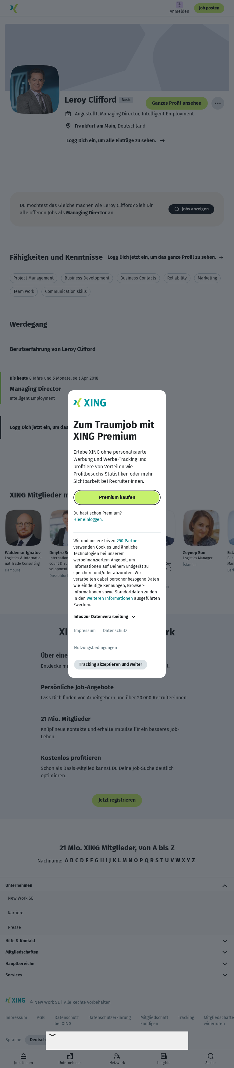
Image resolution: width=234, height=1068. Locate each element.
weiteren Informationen (110, 598)
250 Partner (128, 540)
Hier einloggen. (88, 519)
